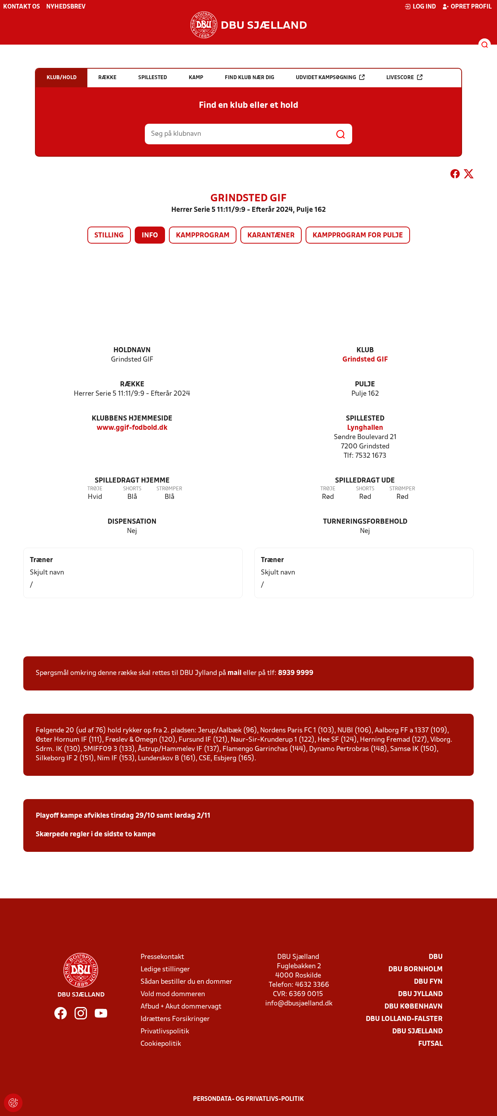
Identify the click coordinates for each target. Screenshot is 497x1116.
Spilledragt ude (365, 481)
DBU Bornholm (415, 969)
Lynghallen (365, 428)
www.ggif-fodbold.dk (132, 428)
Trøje (95, 488)
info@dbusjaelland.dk (298, 1003)
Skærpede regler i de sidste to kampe (96, 834)
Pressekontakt (162, 957)
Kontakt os (21, 7)
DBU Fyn (428, 982)
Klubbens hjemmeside (132, 418)
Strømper (169, 488)
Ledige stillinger (165, 969)
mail (235, 673)
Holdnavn (132, 350)
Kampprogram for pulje (358, 235)
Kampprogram (202, 235)
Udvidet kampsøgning (326, 77)
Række (132, 384)
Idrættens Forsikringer (175, 1019)
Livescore (400, 77)
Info (150, 235)
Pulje (365, 384)
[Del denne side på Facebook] (455, 175)
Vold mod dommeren (173, 994)
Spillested (365, 418)
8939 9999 (295, 673)
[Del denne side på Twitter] (469, 175)
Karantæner (271, 235)
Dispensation (132, 522)
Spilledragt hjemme (132, 481)
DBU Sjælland (417, 1031)
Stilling (109, 235)
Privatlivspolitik (165, 1031)
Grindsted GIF (365, 359)
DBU (436, 957)
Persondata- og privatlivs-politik (248, 1099)
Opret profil (471, 7)
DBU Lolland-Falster (404, 1019)
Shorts (132, 488)
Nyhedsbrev (65, 7)
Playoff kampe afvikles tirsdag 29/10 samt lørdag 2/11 (123, 816)
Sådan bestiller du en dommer (186, 982)
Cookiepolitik (161, 1044)
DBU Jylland (420, 994)
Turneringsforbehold (365, 522)
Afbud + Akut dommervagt (181, 1007)
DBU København (413, 1007)
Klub (365, 350)
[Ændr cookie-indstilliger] (13, 1103)
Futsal (430, 1044)
